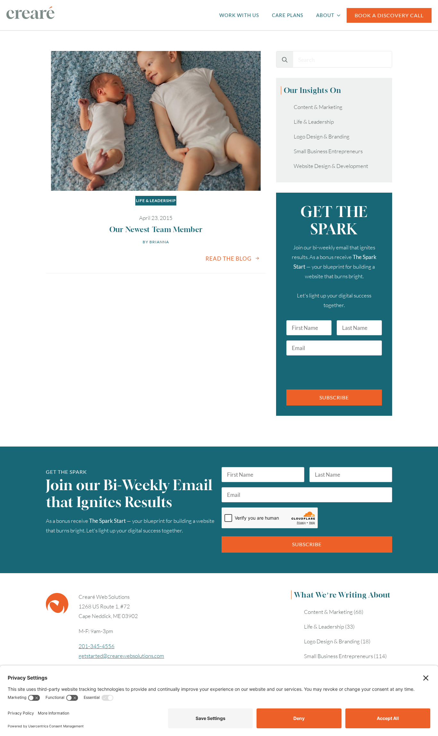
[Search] (284, 59)
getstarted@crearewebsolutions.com (121, 655)
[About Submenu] (340, 15)
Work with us (239, 15)
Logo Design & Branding (322, 136)
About (325, 15)
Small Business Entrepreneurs (328, 151)
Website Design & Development (331, 166)
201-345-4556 (96, 646)
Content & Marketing (318, 107)
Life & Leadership (156, 200)
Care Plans (287, 15)
